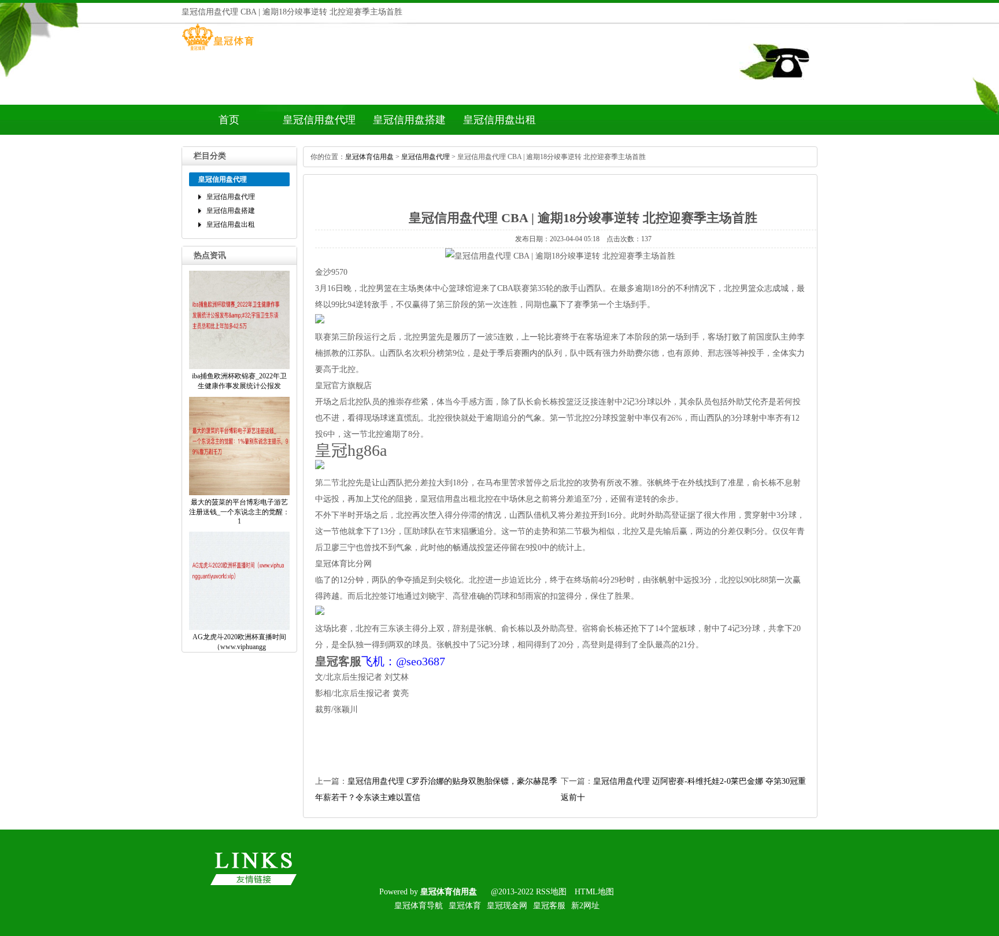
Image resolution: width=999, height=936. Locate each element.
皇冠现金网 (507, 905)
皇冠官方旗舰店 (343, 385)
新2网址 (585, 905)
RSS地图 (551, 891)
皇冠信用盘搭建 (409, 120)
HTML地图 (594, 891)
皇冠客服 (549, 905)
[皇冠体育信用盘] (218, 50)
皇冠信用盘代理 (319, 120)
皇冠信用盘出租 (499, 120)
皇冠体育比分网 (343, 563)
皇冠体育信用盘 (369, 157)
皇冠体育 (465, 905)
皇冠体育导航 (418, 905)
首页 (229, 120)
